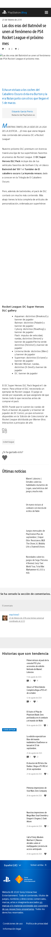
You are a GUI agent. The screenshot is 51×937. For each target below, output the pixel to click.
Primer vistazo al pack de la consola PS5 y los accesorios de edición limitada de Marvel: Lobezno (38, 666)
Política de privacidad (37, 923)
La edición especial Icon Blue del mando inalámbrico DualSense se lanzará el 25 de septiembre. (37, 742)
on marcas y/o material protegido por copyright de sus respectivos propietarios (25, 905)
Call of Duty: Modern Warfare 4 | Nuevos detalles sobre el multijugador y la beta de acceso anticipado (37, 843)
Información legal (12, 928)
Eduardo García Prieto (22, 111)
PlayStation (17, 12)
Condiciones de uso (13, 923)
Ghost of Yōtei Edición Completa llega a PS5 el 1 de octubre (37, 690)
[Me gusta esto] (34, 680)
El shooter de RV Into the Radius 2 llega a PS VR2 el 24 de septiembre (37, 766)
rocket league (8, 442)
